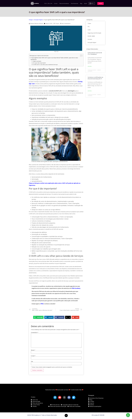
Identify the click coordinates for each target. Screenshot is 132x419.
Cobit (89, 30)
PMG (42, 304)
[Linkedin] (55, 397)
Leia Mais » (90, 66)
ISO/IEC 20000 (91, 36)
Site (32, 361)
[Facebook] (69, 397)
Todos (89, 23)
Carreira (90, 39)
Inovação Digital (38, 19)
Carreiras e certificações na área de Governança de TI (95, 77)
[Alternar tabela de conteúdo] (80, 55)
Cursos (55, 3)
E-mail (33, 355)
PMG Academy (76, 288)
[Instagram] (64, 397)
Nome (33, 350)
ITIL (89, 26)
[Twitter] (73, 397)
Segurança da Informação (94, 33)
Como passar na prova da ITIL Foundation (95, 53)
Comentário (34, 332)
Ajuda (85, 3)
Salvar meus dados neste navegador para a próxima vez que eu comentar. (52, 367)
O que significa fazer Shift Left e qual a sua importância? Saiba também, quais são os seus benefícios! (54, 58)
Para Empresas (74, 3)
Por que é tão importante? (39, 63)
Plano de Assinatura (64, 3)
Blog (81, 3)
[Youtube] (59, 397)
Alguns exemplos (37, 61)
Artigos (31, 19)
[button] (38, 317)
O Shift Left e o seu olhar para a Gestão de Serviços (45, 64)
